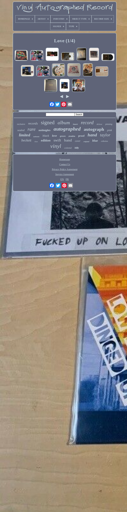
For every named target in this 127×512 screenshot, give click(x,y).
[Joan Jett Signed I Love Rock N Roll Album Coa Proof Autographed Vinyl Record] (36, 55)
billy (77, 147)
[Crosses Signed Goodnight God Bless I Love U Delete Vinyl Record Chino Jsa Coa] (27, 71)
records (33, 123)
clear (36, 141)
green (63, 136)
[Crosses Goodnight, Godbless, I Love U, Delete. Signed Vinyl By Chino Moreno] (64, 85)
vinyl (55, 146)
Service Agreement (64, 174)
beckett (26, 140)
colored (68, 148)
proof (81, 135)
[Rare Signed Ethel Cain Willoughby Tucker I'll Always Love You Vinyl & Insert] (67, 56)
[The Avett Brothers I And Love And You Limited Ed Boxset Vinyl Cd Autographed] (50, 85)
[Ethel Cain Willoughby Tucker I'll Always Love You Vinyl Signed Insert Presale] (52, 54)
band (68, 140)
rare (31, 129)
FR (67, 179)
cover (77, 141)
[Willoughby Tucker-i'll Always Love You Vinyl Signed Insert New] (108, 57)
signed (48, 122)
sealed (20, 130)
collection (104, 141)
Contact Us (64, 164)
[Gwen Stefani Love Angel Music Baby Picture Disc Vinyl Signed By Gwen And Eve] (88, 70)
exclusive (21, 124)
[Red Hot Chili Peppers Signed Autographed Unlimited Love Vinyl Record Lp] (21, 55)
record (87, 122)
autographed (67, 129)
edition (45, 140)
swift (57, 140)
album (64, 122)
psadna (72, 136)
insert (75, 124)
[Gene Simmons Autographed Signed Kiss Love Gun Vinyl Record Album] (78, 85)
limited (24, 135)
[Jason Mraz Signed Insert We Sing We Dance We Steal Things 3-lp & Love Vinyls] (101, 71)
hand (92, 134)
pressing (108, 124)
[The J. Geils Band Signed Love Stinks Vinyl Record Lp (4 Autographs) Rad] (58, 70)
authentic (36, 136)
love (54, 135)
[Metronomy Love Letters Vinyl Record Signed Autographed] (73, 70)
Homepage (64, 159)
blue (95, 140)
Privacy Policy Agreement (64, 169)
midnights (44, 130)
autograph (94, 129)
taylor (105, 135)
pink (109, 130)
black (46, 135)
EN (62, 179)
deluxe (99, 124)
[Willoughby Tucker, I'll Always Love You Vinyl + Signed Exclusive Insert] (82, 54)
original (86, 141)
